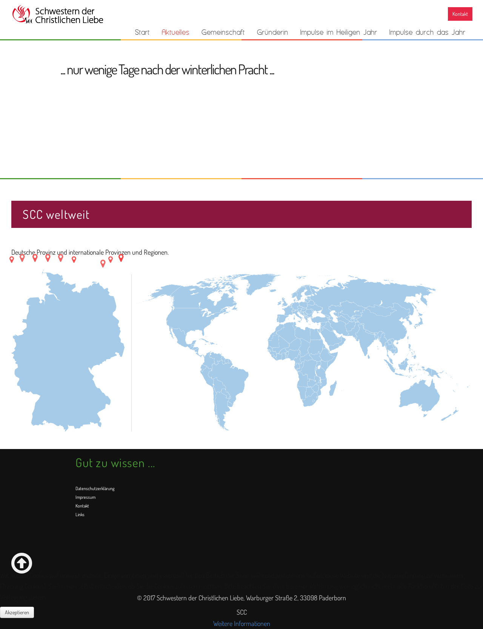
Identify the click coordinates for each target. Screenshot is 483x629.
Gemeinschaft (223, 32)
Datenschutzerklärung (94, 488)
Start (142, 32)
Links (80, 514)
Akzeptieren (17, 612)
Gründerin (272, 32)
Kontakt (460, 14)
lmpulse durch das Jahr (427, 32)
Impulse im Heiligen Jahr (338, 32)
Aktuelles (175, 32)
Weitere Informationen (241, 623)
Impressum (85, 497)
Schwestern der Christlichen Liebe (57, 14)
